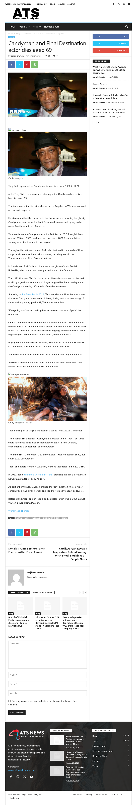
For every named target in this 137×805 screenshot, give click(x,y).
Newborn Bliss (51, 27)
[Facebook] (114, 4)
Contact (71, 4)
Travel (95, 741)
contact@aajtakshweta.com (21, 770)
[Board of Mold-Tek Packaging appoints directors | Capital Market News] (20, 606)
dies (57, 518)
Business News (99, 756)
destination (48, 518)
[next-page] (85, 592)
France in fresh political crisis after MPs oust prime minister (110, 97)
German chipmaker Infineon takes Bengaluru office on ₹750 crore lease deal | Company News (74, 623)
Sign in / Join (41, 4)
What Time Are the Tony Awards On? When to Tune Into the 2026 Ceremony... (109, 69)
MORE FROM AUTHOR (42, 592)
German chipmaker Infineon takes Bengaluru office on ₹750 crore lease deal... (75, 772)
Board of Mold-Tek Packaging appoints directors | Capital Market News (18, 621)
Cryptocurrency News (102, 751)
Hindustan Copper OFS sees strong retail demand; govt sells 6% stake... (76, 755)
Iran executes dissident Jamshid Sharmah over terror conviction (109, 111)
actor (19, 518)
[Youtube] (129, 4)
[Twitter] (124, 4)
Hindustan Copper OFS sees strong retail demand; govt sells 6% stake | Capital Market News (47, 623)
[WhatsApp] (34, 64)
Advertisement (102, 794)
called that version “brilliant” (38, 474)
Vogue (95, 766)
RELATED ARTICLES (19, 592)
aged (27, 518)
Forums (61, 4)
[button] (126, 27)
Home (12, 27)
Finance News (99, 746)
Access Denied (100, 84)
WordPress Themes (18, 510)
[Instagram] (119, 4)
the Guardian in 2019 (33, 294)
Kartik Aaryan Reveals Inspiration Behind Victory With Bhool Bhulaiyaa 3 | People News (70, 554)
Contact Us (117, 794)
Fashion (23, 27)
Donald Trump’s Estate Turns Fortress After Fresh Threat (26, 550)
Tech (35, 27)
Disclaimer (77, 794)
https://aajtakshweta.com (37, 577)
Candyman (36, 518)
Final (64, 518)
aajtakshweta (17, 56)
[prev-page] (81, 592)
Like (124, 36)
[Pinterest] (27, 64)
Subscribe (121, 50)
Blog (52, 4)
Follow (122, 43)
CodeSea (14, 798)
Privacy (89, 794)
